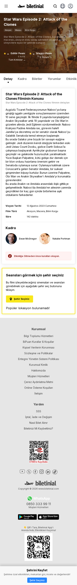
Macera (18, 30)
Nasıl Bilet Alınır (38, 422)
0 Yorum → (46, 57)
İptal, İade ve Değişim (38, 417)
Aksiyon (8, 30)
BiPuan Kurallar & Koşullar (38, 341)
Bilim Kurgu (30, 30)
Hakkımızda (38, 370)
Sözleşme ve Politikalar (38, 353)
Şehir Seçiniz (37, 580)
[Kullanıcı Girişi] (70, 6)
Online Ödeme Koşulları (38, 387)
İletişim (38, 393)
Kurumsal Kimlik (38, 364)
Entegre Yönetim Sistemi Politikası (38, 359)
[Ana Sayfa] (31, 7)
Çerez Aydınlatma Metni (38, 382)
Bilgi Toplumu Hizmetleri (38, 336)
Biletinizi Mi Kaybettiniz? (38, 428)
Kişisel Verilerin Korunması (38, 347)
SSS (38, 411)
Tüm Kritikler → (17, 59)
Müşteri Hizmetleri (39, 376)
